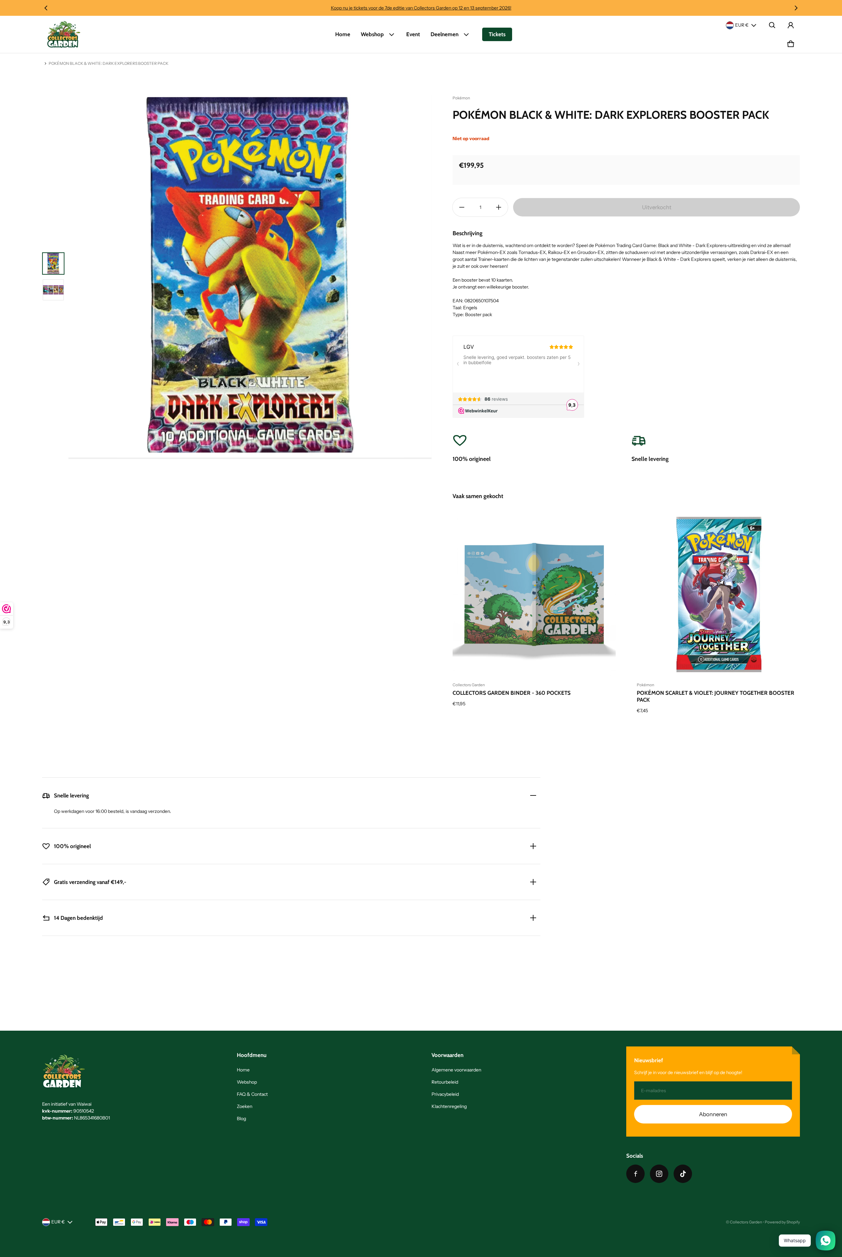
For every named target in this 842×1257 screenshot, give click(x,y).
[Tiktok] (683, 1174)
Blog (241, 1118)
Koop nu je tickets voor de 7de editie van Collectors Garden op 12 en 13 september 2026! (421, 8)
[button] (772, 25)
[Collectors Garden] (63, 34)
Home (342, 34)
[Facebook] (635, 1174)
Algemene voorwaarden (456, 1070)
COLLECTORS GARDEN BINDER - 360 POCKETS (512, 693)
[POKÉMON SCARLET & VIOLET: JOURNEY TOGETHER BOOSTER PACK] (718, 594)
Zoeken (244, 1106)
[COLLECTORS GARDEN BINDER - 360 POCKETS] (534, 594)
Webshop (372, 34)
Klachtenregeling (449, 1106)
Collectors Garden (746, 1221)
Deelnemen (444, 34)
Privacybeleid (445, 1094)
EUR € (742, 25)
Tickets (497, 34)
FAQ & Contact (252, 1094)
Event (413, 34)
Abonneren (713, 1114)
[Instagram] (659, 1174)
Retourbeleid (445, 1082)
